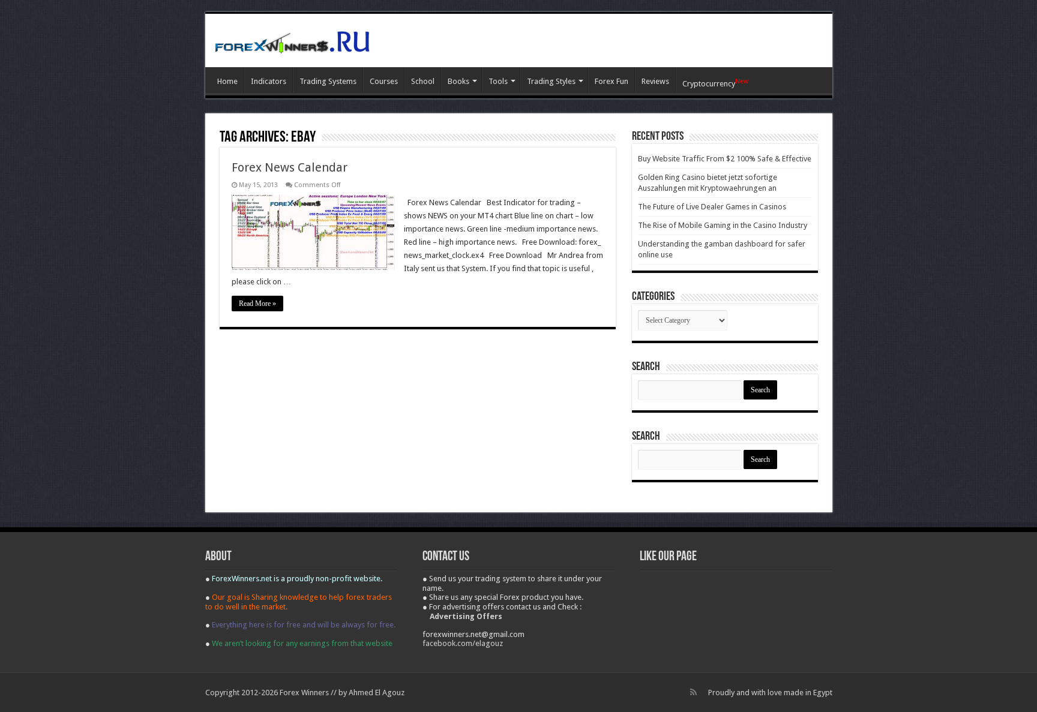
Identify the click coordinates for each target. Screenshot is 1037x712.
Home (227, 81)
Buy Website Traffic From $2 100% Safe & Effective (724, 158)
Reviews (655, 81)
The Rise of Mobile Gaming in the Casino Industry (722, 225)
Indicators (268, 81)
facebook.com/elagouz (462, 643)
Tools (498, 81)
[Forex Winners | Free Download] (292, 40)
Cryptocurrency (715, 82)
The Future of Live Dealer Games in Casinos (712, 206)
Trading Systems (327, 81)
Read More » (257, 303)
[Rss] (693, 692)
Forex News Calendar (289, 167)
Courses (384, 81)
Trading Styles (551, 81)
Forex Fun (611, 81)
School (422, 81)
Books (458, 81)
